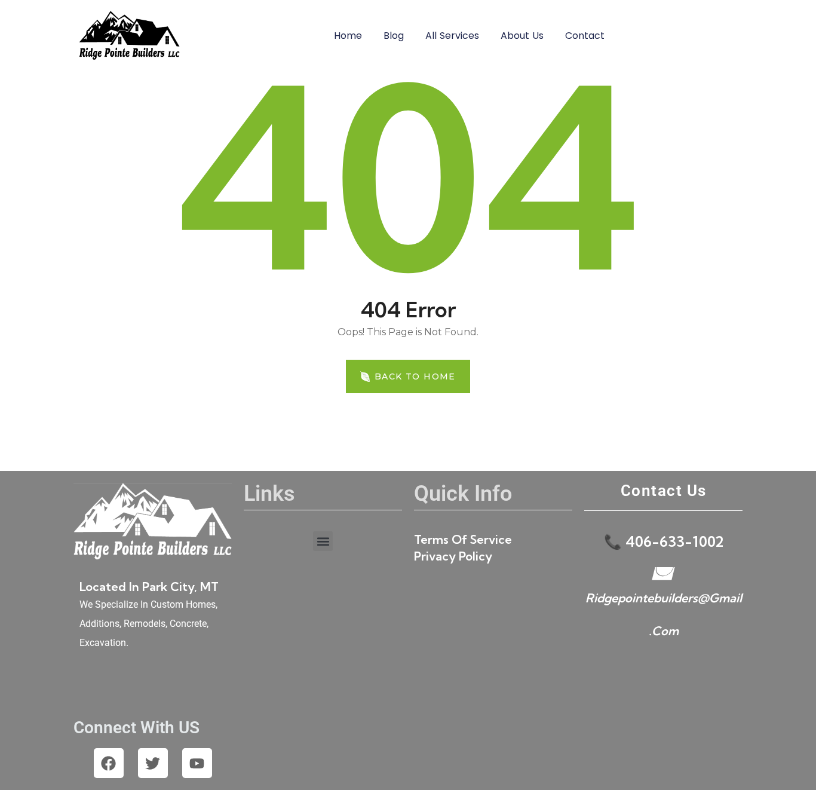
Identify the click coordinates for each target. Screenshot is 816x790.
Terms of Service (463, 539)
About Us (522, 35)
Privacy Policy (453, 556)
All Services (452, 35)
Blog (394, 35)
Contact (585, 35)
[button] (323, 541)
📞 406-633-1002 (663, 541)
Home (348, 35)
